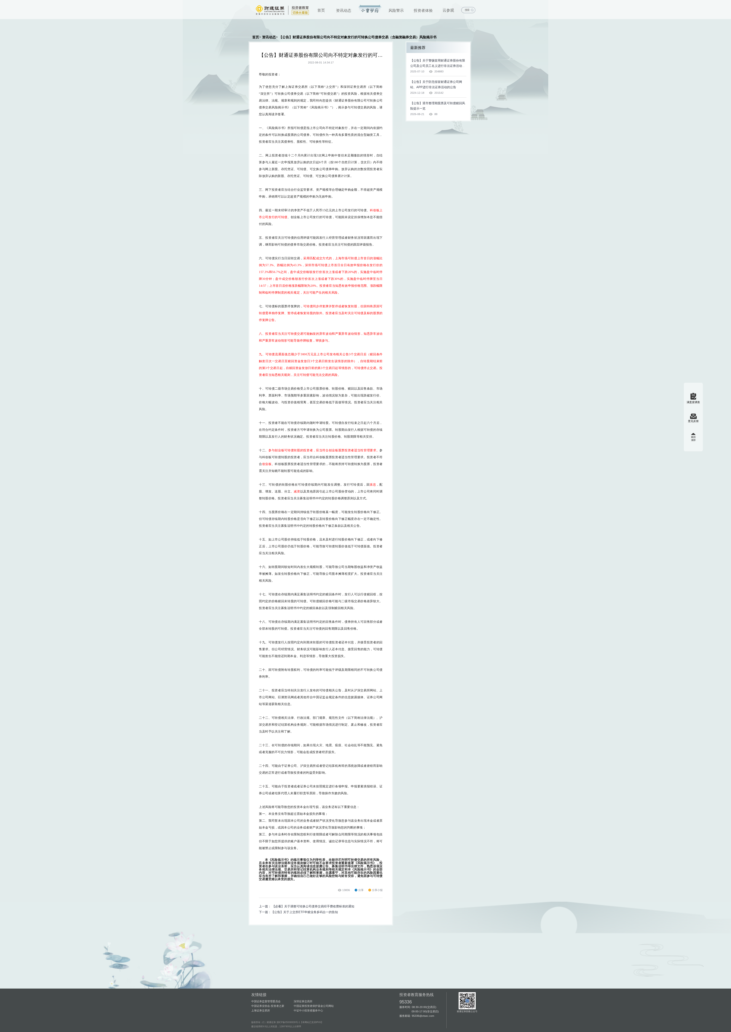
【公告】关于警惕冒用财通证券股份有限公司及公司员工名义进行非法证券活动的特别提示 (437, 66)
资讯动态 (343, 10)
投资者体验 (423, 10)
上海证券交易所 (260, 1010)
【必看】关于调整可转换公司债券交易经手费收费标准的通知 (313, 906)
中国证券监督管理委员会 (266, 1001)
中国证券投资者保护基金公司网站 (314, 1005)
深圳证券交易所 (303, 1001)
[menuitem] (321, 9)
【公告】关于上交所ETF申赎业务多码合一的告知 (304, 912)
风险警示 (396, 10)
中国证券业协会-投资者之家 (267, 1005)
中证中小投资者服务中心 (308, 1010)
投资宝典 (370, 9)
